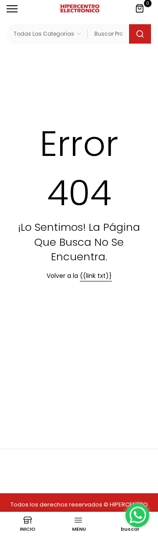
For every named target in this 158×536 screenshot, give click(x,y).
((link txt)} (96, 275)
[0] (140, 9)
